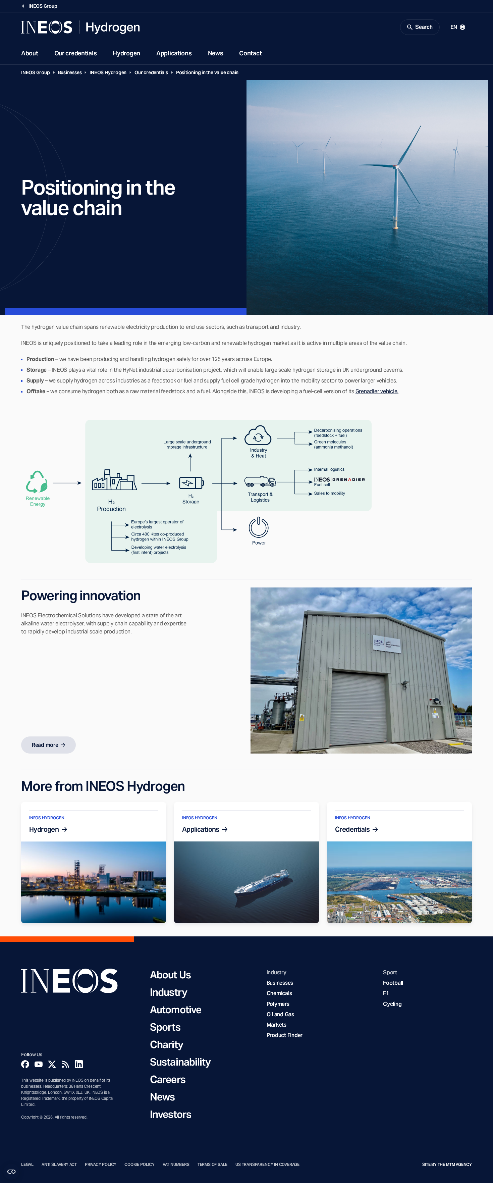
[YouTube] (39, 1064)
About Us (170, 975)
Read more (45, 745)
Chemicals (279, 993)
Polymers (278, 1004)
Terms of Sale (213, 1164)
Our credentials (75, 53)
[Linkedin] (79, 1064)
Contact (250, 53)
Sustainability (180, 1062)
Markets (276, 1025)
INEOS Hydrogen (108, 72)
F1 (386, 993)
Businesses (70, 72)
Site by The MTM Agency (447, 1164)
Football (393, 983)
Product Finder (285, 1035)
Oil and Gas (280, 1014)
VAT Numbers (176, 1164)
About (29, 53)
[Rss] (65, 1064)
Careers (167, 1079)
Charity (166, 1044)
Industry (168, 992)
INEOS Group (35, 72)
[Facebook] (25, 1064)
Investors (170, 1114)
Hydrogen (126, 53)
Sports (165, 1027)
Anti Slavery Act (59, 1164)
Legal (27, 1164)
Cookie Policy (139, 1164)
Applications (174, 53)
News (215, 53)
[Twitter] (52, 1064)
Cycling (392, 1004)
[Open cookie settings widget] (11, 1172)
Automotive (175, 1010)
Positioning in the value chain (207, 72)
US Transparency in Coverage (267, 1164)
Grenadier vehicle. (376, 391)
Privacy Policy (100, 1164)
